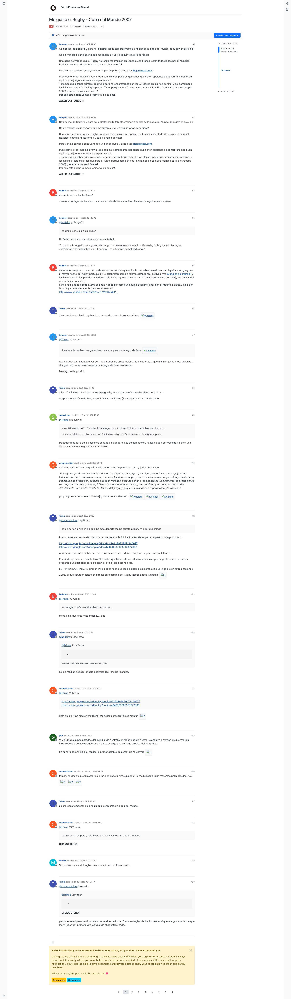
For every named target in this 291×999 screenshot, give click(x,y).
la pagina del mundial (179, 273)
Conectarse (74, 980)
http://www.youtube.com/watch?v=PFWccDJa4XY (88, 291)
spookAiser (64, 415)
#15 (193, 735)
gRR (61, 735)
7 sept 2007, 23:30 (87, 335)
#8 (193, 388)
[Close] (190, 950)
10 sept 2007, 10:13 (83, 735)
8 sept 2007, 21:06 (85, 516)
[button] (4, 995)
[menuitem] (287, 3)
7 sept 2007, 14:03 (87, 44)
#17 (193, 801)
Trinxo (62, 308)
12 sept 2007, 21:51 (93, 822)
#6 (193, 308)
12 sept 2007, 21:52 (87, 860)
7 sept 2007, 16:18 (86, 265)
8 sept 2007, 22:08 (87, 594)
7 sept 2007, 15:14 (86, 190)
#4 (193, 218)
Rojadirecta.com (142, 70)
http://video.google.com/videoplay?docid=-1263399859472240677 (98, 543)
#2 (193, 117)
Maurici (63, 860)
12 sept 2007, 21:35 (94, 771)
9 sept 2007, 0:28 (85, 632)
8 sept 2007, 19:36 (90, 415)
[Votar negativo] (186, 108)
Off (51, 26)
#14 (193, 688)
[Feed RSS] (101, 26)
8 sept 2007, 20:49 (93, 463)
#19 (193, 860)
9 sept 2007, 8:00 (93, 688)
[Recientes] (4, 3)
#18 (193, 822)
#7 (193, 335)
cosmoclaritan (66, 463)
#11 (193, 516)
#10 (193, 463)
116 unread (226, 70)
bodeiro (63, 190)
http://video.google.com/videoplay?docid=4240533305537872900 (98, 547)
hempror (63, 44)
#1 (194, 44)
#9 (193, 415)
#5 (193, 265)
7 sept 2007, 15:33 (87, 218)
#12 (193, 594)
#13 (193, 632)
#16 (193, 771)
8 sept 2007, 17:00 (85, 388)
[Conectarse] (287, 3)
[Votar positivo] (175, 108)
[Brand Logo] (54, 7)
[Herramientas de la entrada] (192, 108)
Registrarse (59, 980)
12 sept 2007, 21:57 (86, 882)
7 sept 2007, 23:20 (85, 308)
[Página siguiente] (172, 992)
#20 (193, 882)
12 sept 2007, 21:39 (86, 801)
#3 (193, 190)
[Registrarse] (287, 9)
